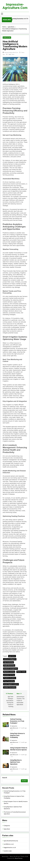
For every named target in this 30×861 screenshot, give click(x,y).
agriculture (6, 37)
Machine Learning (9, 671)
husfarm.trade (8, 851)
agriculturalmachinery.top (11, 840)
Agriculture (7, 829)
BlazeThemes (18, 858)
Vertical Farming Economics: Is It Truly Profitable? (17, 721)
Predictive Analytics (9, 678)
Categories (7, 825)
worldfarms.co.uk (9, 844)
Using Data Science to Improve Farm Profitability (17, 735)
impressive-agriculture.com (15, 6)
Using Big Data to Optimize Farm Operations (16, 762)
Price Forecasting (9, 681)
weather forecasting (10, 687)
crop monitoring (8, 662)
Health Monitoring (9, 665)
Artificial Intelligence (10, 659)
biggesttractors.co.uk (10, 847)
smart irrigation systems (11, 684)
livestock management (10, 668)
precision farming (9, 675)
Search (4, 777)
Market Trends (21, 671)
